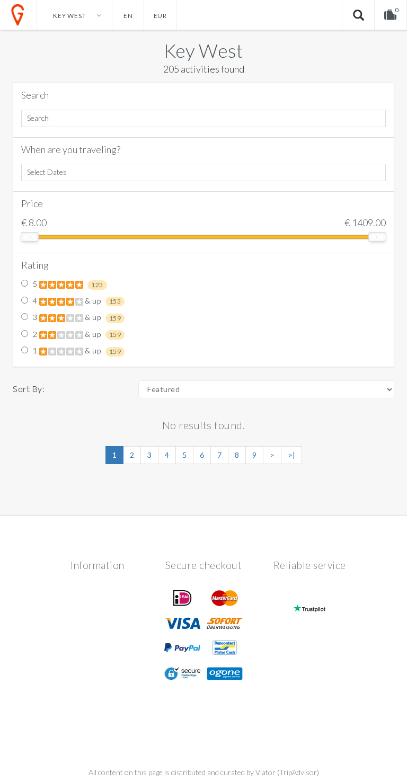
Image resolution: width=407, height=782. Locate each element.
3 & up (76, 317)
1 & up (76, 351)
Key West (203, 50)
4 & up (76, 301)
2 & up (76, 334)
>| (291, 454)
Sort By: (29, 389)
